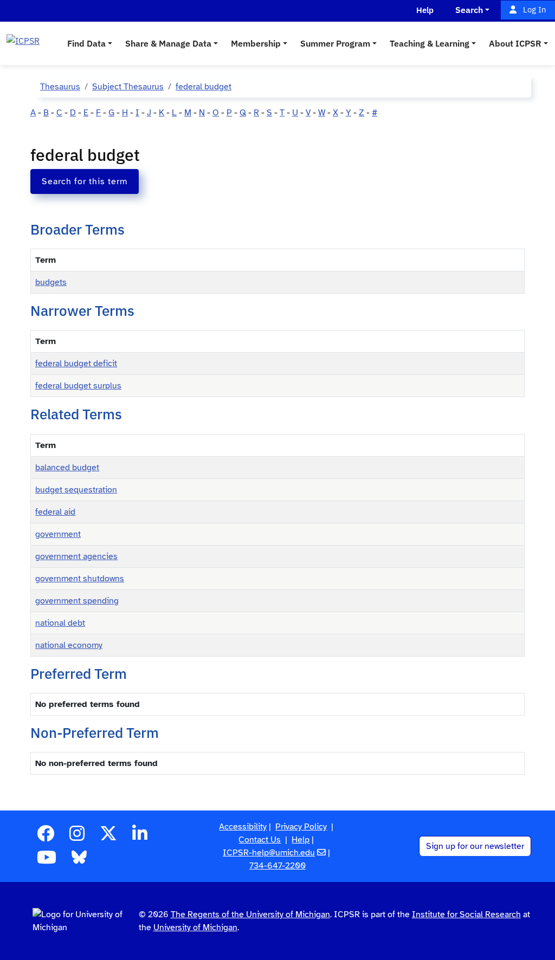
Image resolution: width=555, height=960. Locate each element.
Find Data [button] (86, 43)
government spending (77, 600)
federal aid (55, 512)
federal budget (203, 86)
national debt (60, 623)
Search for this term (84, 181)
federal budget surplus (78, 385)
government (58, 534)
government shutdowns (79, 578)
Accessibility (243, 826)
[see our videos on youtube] (46, 860)
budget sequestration (76, 489)
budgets (51, 282)
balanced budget (67, 467)
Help (300, 839)
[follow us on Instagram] (77, 837)
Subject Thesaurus (128, 86)
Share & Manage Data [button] (168, 43)
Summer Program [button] (335, 43)
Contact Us (259, 839)
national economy (68, 645)
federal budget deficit (76, 363)
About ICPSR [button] (515, 43)
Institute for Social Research (466, 914)
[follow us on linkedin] (140, 837)
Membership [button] (256, 43)
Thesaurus (60, 86)
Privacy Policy (301, 826)
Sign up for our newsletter (475, 846)
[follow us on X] (108, 837)
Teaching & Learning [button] (429, 43)
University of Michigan (195, 927)
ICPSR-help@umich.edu (269, 852)
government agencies (76, 556)
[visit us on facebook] (45, 837)
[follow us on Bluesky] (79, 860)
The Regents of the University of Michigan (250, 914)
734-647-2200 (277, 865)
